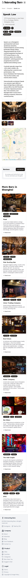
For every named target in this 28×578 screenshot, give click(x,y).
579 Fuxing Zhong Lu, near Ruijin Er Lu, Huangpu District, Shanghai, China (14, 20)
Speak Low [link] (17, 8)
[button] (14, 142)
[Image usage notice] (24, 118)
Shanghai (9, 8)
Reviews (8, 28)
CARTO (24, 159)
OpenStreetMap (12, 159)
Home (3, 8)
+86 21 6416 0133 (9, 24)
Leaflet (6, 159)
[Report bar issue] (12, 28)
